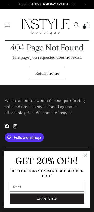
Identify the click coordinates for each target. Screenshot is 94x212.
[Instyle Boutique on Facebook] (8, 127)
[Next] (85, 4)
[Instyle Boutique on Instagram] (16, 127)
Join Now (47, 198)
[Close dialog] (85, 155)
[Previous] (8, 4)
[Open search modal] (76, 25)
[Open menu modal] (7, 25)
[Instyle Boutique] (46, 25)
